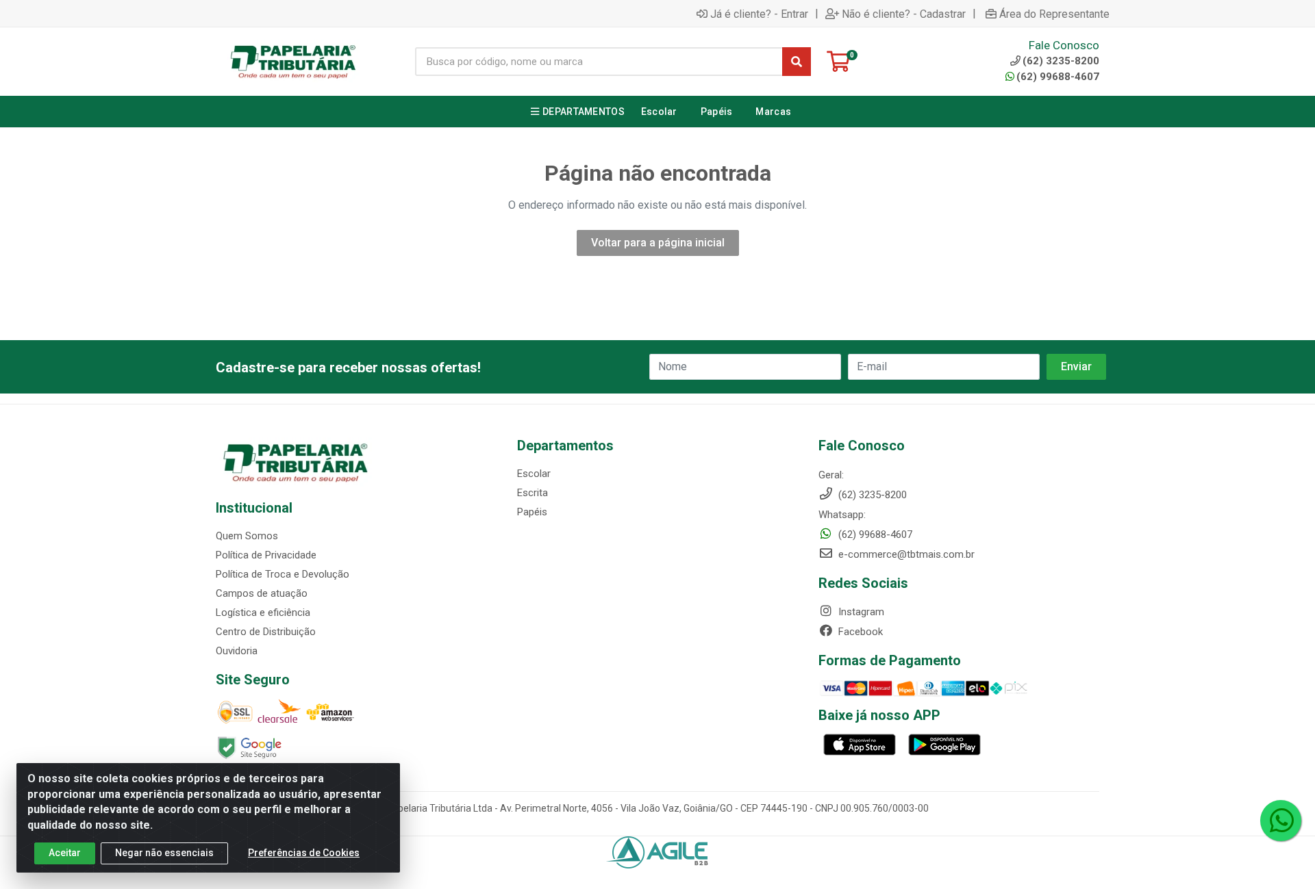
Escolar (534, 473)
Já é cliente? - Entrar (759, 13)
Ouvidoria (237, 651)
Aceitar (65, 852)
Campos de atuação (262, 593)
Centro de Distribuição (266, 632)
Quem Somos (247, 536)
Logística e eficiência (263, 612)
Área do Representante (1054, 13)
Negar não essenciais (164, 852)
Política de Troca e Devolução (282, 574)
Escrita (532, 493)
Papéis (532, 512)
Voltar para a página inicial (658, 242)
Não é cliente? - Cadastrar (904, 13)
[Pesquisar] (796, 61)
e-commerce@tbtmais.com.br (905, 554)
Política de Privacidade (266, 555)
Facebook (859, 632)
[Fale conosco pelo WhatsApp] (1280, 820)
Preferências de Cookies (304, 852)
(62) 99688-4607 (1057, 76)
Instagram (860, 612)
